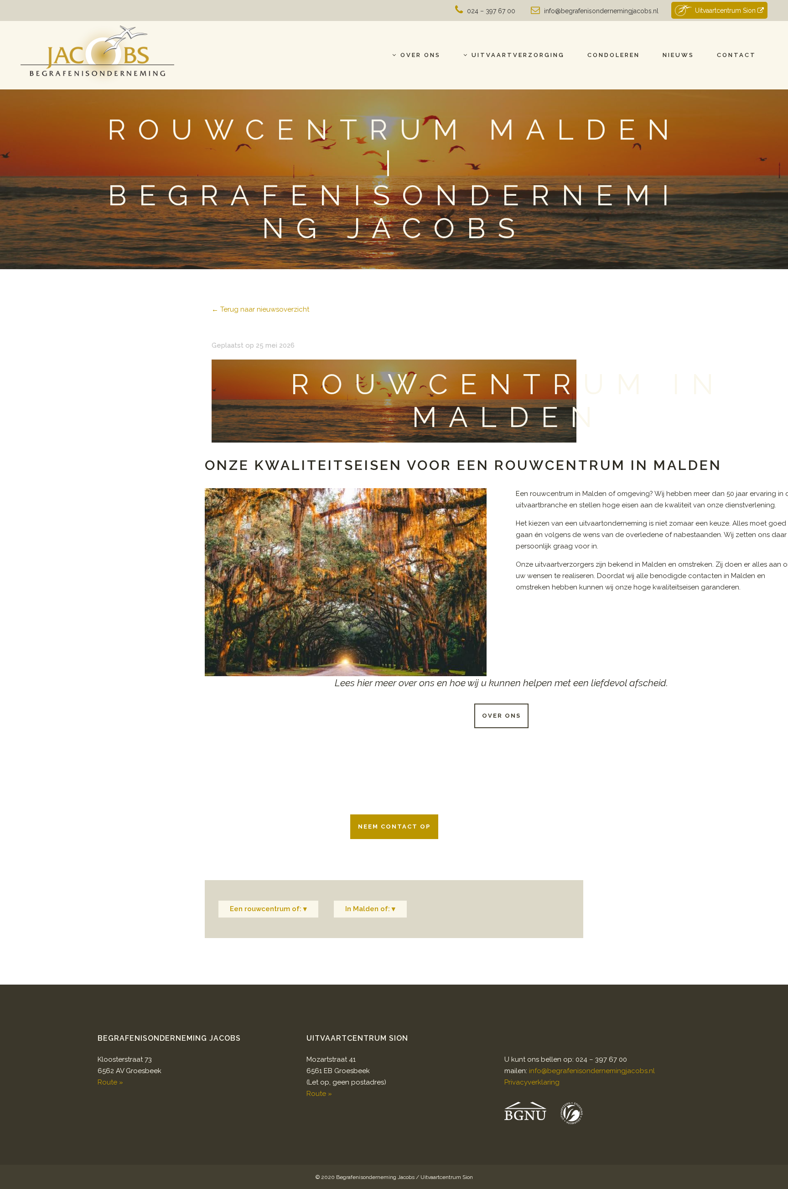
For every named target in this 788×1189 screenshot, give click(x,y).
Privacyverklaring (532, 1082)
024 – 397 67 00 (491, 11)
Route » (110, 1082)
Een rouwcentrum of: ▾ (268, 909)
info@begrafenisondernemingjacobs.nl (601, 11)
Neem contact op (394, 826)
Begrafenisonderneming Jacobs (375, 1177)
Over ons (501, 715)
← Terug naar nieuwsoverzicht (260, 309)
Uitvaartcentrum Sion (726, 10)
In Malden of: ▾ (370, 909)
